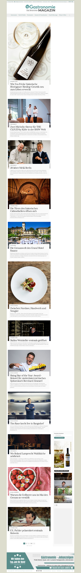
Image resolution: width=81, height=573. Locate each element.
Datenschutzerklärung (47, 570)
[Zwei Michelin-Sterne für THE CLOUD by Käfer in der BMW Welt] (29, 113)
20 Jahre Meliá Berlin (20, 167)
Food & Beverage (53, 15)
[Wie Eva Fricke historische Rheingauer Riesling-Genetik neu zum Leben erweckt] (29, 53)
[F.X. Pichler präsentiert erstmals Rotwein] (29, 519)
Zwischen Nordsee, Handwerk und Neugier (28, 309)
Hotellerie (13, 245)
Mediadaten (59, 570)
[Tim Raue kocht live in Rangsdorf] (29, 408)
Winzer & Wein (62, 15)
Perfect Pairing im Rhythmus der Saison (62, 501)
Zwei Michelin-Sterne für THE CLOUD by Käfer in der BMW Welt (28, 128)
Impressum (54, 570)
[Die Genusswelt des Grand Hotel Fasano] (29, 235)
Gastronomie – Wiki (46, 1)
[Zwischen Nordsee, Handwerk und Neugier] (29, 285)
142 (31, 543)
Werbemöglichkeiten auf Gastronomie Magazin (59, 1)
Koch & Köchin (22, 15)
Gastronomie (14, 15)
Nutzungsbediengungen (66, 570)
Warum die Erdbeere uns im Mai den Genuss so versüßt (29, 496)
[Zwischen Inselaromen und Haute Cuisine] (63, 491)
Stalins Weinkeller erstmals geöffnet (28, 340)
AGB (72, 570)
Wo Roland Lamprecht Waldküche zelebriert (27, 455)
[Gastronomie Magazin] (40, 8)
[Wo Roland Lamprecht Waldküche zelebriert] (29, 444)
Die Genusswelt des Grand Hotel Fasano (27, 249)
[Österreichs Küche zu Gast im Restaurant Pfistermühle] (63, 476)
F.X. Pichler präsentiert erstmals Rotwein (26, 532)
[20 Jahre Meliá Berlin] (29, 154)
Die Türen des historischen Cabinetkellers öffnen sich (24, 210)
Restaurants (30, 15)
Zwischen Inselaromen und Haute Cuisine (63, 494)
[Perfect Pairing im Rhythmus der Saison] (63, 499)
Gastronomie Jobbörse (28, 1)
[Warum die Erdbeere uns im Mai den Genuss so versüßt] (29, 481)
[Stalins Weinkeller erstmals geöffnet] (29, 330)
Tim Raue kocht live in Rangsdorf (27, 423)
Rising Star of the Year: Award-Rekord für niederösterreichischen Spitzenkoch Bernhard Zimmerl (28, 378)
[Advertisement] (63, 526)
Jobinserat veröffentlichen (37, 1)
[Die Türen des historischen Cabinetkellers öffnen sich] (29, 194)
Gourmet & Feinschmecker (41, 15)
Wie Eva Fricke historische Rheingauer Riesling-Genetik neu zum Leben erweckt (27, 86)
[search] (69, 15)
